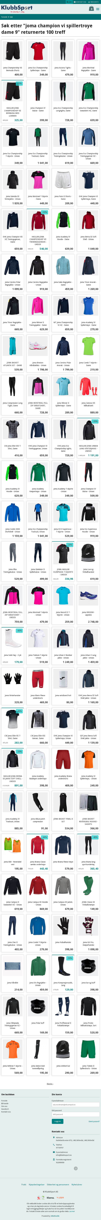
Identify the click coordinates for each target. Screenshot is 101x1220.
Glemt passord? (94, 1121)
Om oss (4, 1106)
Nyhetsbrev (77, 1184)
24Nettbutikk (54, 1216)
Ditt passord (57, 1110)
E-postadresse (58, 1100)
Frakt (23, 1184)
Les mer (72, 1211)
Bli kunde (4, 1103)
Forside (4, 17)
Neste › (50, 1083)
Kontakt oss (6, 1112)
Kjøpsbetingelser (36, 1184)
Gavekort (5, 1109)
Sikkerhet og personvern (58, 1184)
